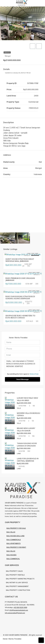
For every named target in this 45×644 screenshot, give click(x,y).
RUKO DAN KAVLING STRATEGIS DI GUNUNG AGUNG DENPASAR (20, 297)
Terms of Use (33, 374)
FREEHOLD (7, 52)
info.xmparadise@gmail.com (15, 613)
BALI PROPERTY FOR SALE (16, 528)
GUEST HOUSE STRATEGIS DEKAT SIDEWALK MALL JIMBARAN (19, 260)
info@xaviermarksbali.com (18, 610)
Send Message (22, 379)
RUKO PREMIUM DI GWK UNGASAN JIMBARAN (20, 279)
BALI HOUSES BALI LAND (15, 536)
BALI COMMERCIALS (14, 540)
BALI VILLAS (11, 532)
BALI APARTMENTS (14, 543)
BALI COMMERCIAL (13, 559)
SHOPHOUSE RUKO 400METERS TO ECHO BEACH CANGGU (20, 316)
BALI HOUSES (11, 555)
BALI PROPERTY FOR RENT (16, 547)
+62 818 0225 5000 (20, 607)
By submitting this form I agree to (22, 374)
